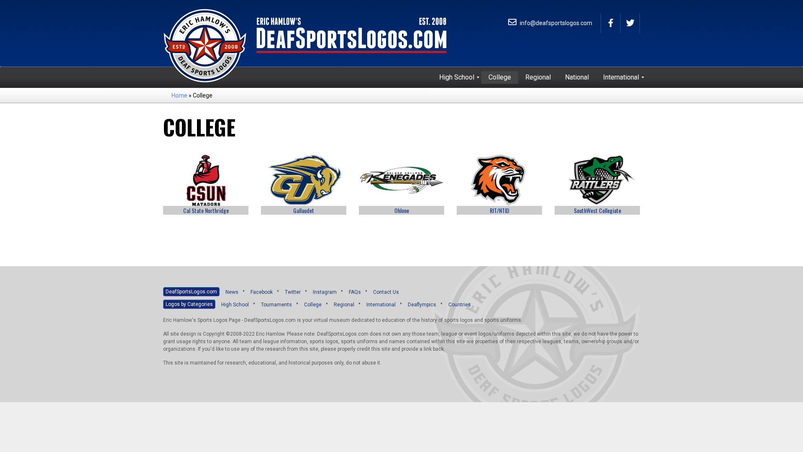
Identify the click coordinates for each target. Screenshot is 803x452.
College (313, 305)
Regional (344, 305)
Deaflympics (422, 305)
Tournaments (276, 305)
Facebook (262, 292)
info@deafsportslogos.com (555, 23)
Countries (459, 305)
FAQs (355, 292)
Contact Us (386, 292)
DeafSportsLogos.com (191, 292)
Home (179, 95)
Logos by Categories (189, 304)
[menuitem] (456, 77)
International (381, 305)
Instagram (325, 292)
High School (235, 305)
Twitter (293, 292)
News (231, 292)
